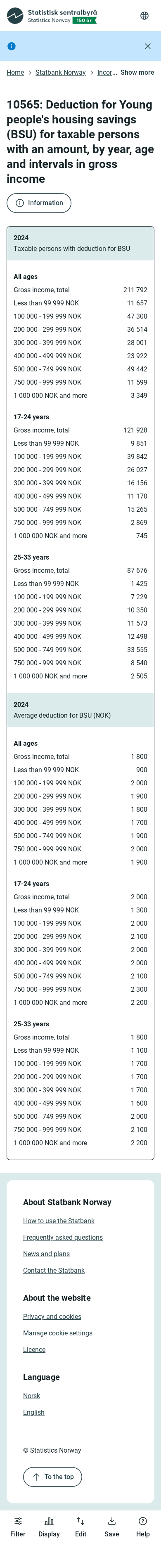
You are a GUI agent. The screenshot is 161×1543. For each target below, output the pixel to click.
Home (15, 72)
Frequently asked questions (63, 1237)
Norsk (31, 1396)
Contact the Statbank (54, 1270)
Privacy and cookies (52, 1317)
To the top (59, 1477)
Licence (34, 1350)
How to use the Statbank (59, 1221)
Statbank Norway (61, 72)
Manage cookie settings (57, 1333)
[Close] (147, 46)
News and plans (46, 1254)
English (34, 1412)
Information (45, 203)
